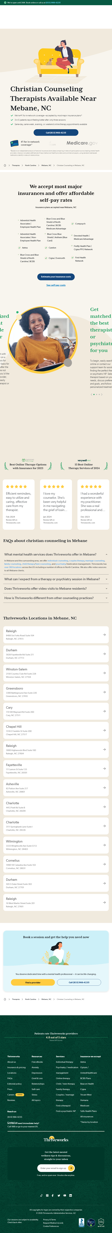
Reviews (11, 1100)
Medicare (84, 1105)
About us (11, 1062)
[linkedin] (70, 1195)
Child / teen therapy (65, 1083)
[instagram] (47, 1195)
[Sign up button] (71, 1168)
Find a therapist (63, 1105)
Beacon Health (87, 1083)
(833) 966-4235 (53, 3)
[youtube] (65, 1195)
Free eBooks (37, 1062)
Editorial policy (14, 1083)
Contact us (12, 1122)
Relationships (38, 1083)
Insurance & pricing (16, 1067)
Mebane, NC (46, 165)
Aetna (83, 1062)
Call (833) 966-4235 (56, 132)
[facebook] (53, 1195)
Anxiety (35, 1067)
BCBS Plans (85, 1078)
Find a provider (32, 982)
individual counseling (58, 560)
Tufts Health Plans (88, 1111)
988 (13, 1126)
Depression (37, 1073)
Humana (84, 1100)
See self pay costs (56, 285)
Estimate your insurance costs (56, 276)
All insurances (86, 1116)
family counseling (12, 564)
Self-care (36, 1089)
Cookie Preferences (51, 1226)
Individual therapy (64, 1062)
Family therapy (63, 1089)
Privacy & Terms (49, 1220)
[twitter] (59, 1195)
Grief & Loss (37, 1078)
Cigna (83, 1089)
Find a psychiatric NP (66, 1111)
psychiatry (61, 564)
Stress (34, 1094)
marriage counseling (95, 560)
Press (9, 1089)
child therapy (28, 564)
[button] (91, 394)
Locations (11, 1073)
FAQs (9, 1078)
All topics (36, 1100)
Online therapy (63, 1078)
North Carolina (30, 165)
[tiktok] (41, 1195)
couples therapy (76, 560)
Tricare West (86, 1094)
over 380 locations (13, 567)
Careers (10, 1094)
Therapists (16, 165)
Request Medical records (53, 1223)
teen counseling (43, 564)
